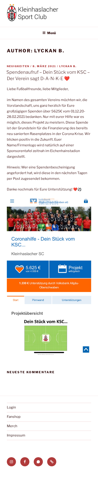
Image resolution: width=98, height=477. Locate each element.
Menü (51, 33)
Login (11, 407)
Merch (12, 426)
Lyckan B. (68, 66)
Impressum (16, 435)
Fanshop (14, 417)
